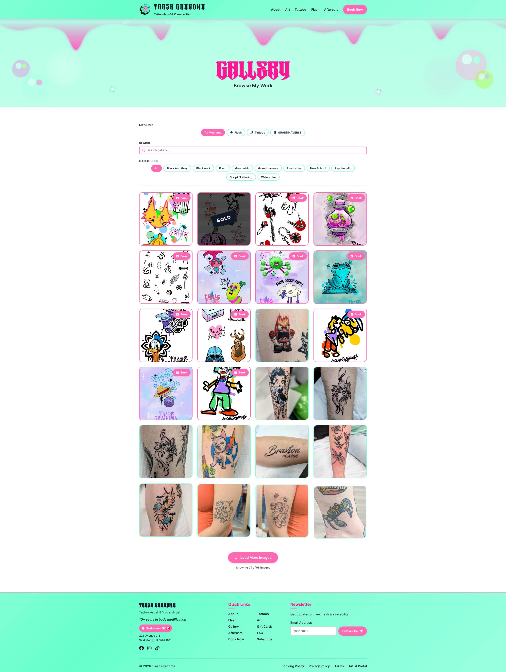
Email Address (301, 623)
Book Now (355, 9)
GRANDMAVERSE (289, 132)
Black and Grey (177, 168)
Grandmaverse (268, 168)
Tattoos (301, 9)
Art (287, 9)
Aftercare (331, 9)
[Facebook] (141, 648)
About (275, 9)
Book (183, 198)
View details (151, 240)
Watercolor (268, 177)
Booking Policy (292, 666)
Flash (315, 9)
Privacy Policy (319, 666)
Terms (339, 666)
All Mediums (213, 132)
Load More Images (256, 557)
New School (318, 168)
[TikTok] (157, 648)
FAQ (260, 633)
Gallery (233, 626)
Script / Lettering (241, 177)
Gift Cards (265, 626)
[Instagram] (149, 648)
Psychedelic (343, 168)
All (156, 168)
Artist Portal (358, 666)
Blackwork (203, 168)
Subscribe (264, 639)
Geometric (242, 168)
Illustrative (294, 168)
